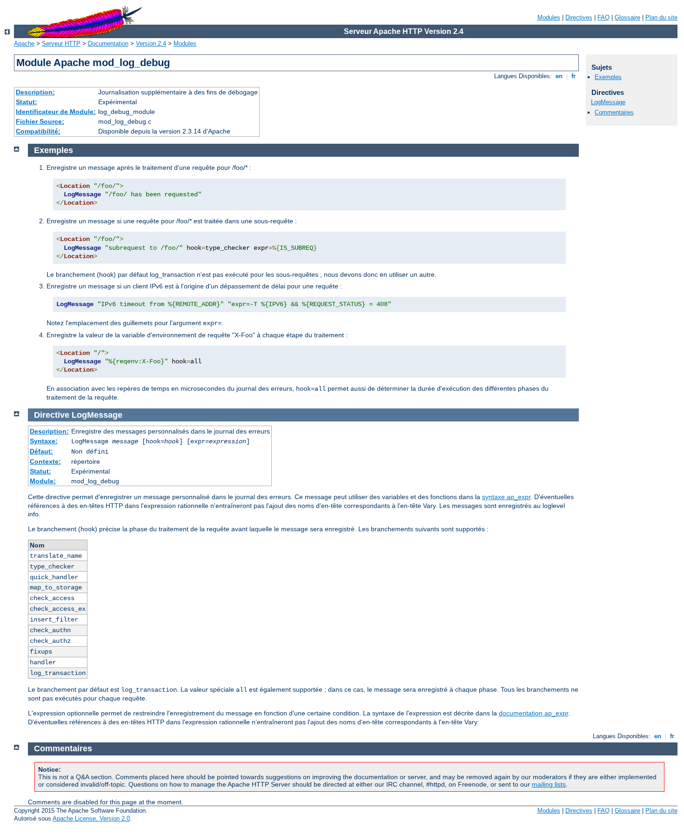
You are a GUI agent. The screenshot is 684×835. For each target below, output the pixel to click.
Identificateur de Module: (56, 111)
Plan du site (661, 17)
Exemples (608, 76)
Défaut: (41, 451)
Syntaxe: (44, 441)
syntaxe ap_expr (506, 497)
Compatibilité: (38, 131)
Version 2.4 (151, 43)
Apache (24, 43)
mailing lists (549, 784)
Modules (548, 17)
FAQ (603, 17)
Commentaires (614, 112)
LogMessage (608, 102)
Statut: (26, 102)
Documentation (108, 43)
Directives (578, 17)
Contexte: (45, 461)
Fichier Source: (40, 121)
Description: (35, 92)
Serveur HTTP (61, 43)
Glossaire (627, 17)
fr (573, 76)
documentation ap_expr (533, 713)
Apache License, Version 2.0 (91, 818)
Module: (43, 481)
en (559, 76)
